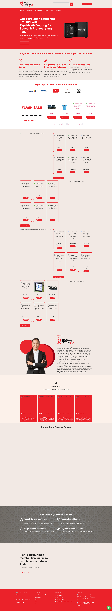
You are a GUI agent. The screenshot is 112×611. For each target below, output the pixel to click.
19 (81, 124)
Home (46, 10)
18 (79, 124)
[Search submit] (71, 4)
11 (70, 124)
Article (51, 10)
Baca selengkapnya (51, 117)
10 (68, 124)
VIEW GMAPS (38, 597)
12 (73, 124)
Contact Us (58, 10)
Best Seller (29, 10)
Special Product (38, 10)
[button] (62, 30)
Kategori (22, 10)
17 (77, 124)
